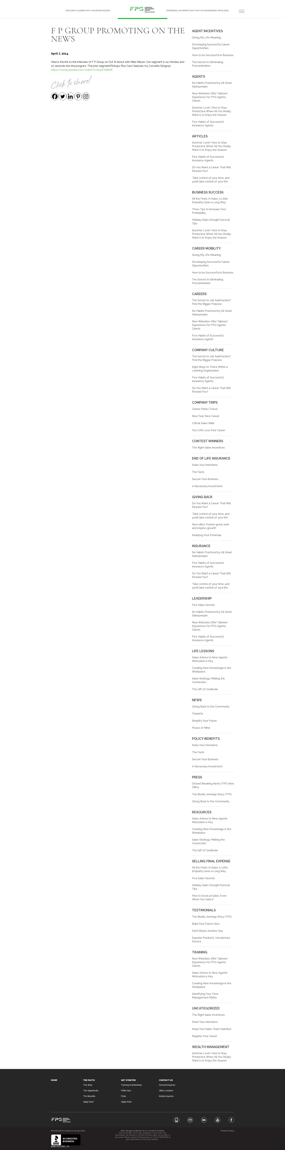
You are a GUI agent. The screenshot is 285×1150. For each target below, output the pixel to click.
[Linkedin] (70, 96)
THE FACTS (89, 1080)
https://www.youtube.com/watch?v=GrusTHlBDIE (82, 69)
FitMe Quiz (126, 1090)
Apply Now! (88, 1102)
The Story (87, 1085)
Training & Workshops (131, 1085)
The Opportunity (90, 1090)
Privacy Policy (227, 1131)
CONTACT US (166, 1080)
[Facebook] (55, 96)
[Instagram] (86, 96)
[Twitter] (62, 96)
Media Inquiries (166, 1096)
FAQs (123, 1096)
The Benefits (89, 1096)
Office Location (166, 1090)
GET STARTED (128, 1080)
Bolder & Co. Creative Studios (150, 1131)
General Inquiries (167, 1085)
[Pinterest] (78, 96)
